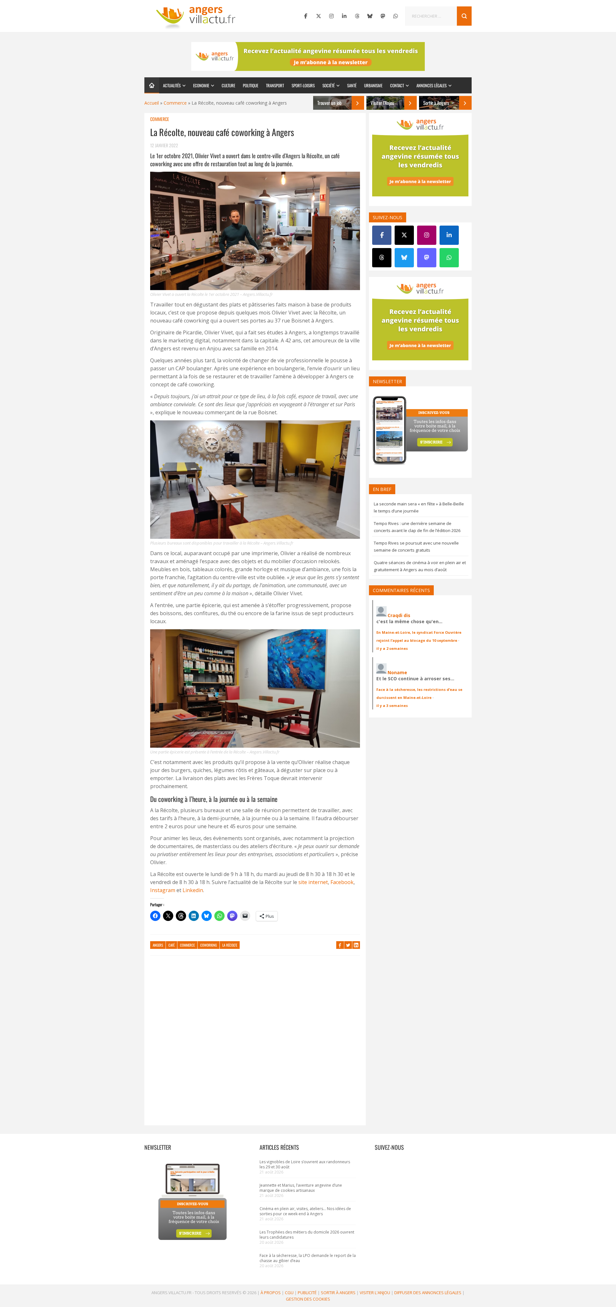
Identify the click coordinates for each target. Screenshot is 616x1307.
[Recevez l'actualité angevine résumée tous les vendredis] (308, 56)
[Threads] (357, 16)
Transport (275, 85)
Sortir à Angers (338, 1292)
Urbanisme (373, 85)
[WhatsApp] (395, 16)
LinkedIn (356, 945)
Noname (397, 672)
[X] (318, 16)
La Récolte (229, 945)
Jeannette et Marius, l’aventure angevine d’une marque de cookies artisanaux (301, 1187)
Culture (228, 85)
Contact (397, 85)
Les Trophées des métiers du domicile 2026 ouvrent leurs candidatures (307, 1234)
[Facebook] (306, 16)
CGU (289, 1292)
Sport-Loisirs (303, 85)
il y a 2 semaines (392, 648)
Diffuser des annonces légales (427, 1292)
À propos (271, 1292)
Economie (201, 85)
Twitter (348, 945)
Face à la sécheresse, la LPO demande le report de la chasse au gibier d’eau (308, 1258)
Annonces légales (431, 85)
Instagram (162, 890)
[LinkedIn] (344, 16)
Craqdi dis (399, 615)
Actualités (172, 85)
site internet (313, 882)
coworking (208, 945)
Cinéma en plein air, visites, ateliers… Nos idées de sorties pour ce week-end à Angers (305, 1211)
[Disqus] (255, 1043)
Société (328, 85)
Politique (250, 85)
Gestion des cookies (308, 1299)
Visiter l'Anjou (375, 1292)
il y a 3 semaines (392, 705)
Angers (158, 945)
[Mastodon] (383, 16)
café (171, 945)
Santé (351, 85)
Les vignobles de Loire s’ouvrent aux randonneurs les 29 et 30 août (305, 1164)
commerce (187, 945)
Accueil (151, 103)
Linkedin (193, 890)
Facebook (342, 882)
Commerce (175, 103)
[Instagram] (331, 16)
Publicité (307, 1292)
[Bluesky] (370, 16)
